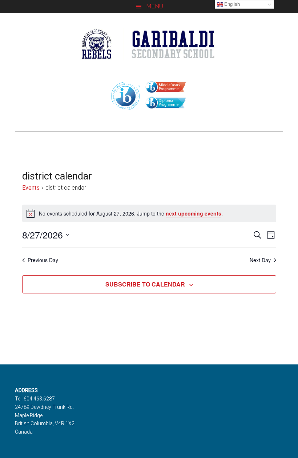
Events (31, 187)
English (231, 4)
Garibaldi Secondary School (149, 44)
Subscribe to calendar (145, 284)
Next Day (260, 260)
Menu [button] (154, 6)
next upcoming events (193, 213)
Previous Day (43, 260)
